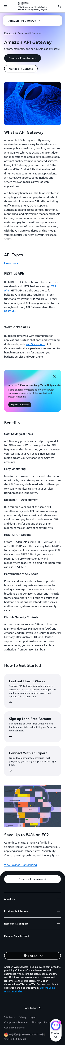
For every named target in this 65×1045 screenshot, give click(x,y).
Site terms (9, 1017)
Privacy (22, 1017)
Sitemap (36, 1022)
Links (47, 1022)
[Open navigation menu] (5, 6)
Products (9, 33)
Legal (33, 1017)
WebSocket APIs (35, 344)
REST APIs (10, 311)
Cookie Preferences (14, 1027)
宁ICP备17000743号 (15, 1039)
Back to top (30, 1008)
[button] (24, 20)
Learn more (11, 263)
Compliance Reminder (16, 1022)
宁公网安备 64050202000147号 (26, 1034)
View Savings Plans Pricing (20, 865)
